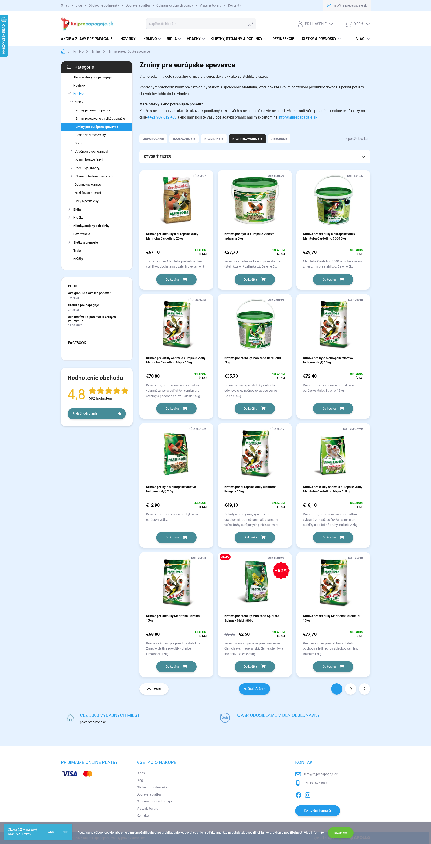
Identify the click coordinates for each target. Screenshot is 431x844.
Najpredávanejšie (247, 139)
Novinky (79, 85)
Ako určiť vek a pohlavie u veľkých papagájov (92, 318)
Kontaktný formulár (317, 810)
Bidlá (77, 209)
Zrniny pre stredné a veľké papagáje (100, 118)
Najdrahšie (213, 139)
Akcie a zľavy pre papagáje (92, 77)
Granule (80, 143)
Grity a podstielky (87, 201)
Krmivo (78, 93)
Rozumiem (340, 832)
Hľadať (250, 24)
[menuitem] (88, 39)
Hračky (78, 217)
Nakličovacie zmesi (88, 193)
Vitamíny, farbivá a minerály (94, 176)
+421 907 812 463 (161, 117)
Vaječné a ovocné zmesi (91, 151)
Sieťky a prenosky (86, 242)
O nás (65, 5)
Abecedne (279, 139)
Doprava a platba (138, 5)
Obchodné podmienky (104, 5)
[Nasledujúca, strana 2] (350, 689)
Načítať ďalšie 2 (254, 688)
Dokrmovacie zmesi (88, 184)
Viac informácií (314, 832)
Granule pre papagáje (83, 305)
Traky (77, 250)
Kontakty (234, 5)
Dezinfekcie (81, 234)
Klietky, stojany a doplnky (91, 226)
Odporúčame (153, 139)
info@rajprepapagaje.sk (297, 117)
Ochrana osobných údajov (174, 5)
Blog (79, 5)
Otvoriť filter (157, 156)
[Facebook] (298, 794)
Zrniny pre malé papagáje (93, 110)
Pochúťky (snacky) (88, 168)
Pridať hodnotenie (84, 413)
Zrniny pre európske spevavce (97, 127)
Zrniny (79, 102)
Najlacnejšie (184, 139)
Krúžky (78, 259)
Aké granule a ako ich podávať (89, 293)
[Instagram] (307, 794)
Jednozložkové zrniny (91, 135)
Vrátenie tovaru (210, 5)
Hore (157, 688)
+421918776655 (316, 783)
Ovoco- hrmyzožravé (89, 160)
